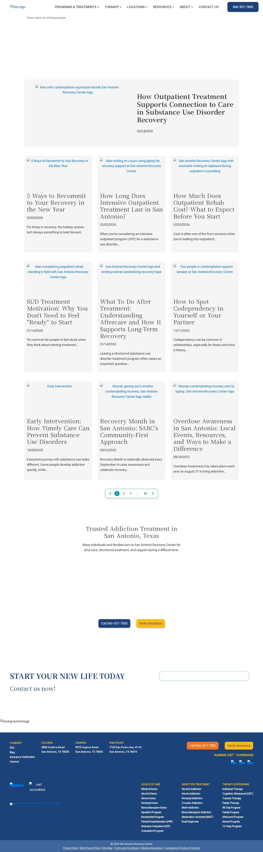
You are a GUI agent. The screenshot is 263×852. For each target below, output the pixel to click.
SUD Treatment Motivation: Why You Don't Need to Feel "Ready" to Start (57, 311)
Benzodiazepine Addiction (196, 812)
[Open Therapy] (120, 6)
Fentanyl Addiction (192, 798)
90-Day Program (231, 807)
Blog (12, 752)
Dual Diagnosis (190, 821)
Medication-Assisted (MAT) (197, 816)
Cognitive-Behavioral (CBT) (237, 793)
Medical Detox (149, 789)
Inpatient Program (151, 812)
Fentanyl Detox (149, 803)
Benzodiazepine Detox (154, 807)
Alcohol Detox (149, 793)
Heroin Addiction (191, 793)
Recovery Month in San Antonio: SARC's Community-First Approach (129, 431)
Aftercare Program (232, 816)
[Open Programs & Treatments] (98, 6)
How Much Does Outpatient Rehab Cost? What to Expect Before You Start (203, 205)
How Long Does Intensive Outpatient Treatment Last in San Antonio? (131, 205)
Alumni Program (231, 821)
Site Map (107, 848)
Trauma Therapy (231, 798)
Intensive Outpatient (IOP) (155, 826)
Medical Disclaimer (152, 848)
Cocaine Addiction (192, 803)
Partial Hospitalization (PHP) (157, 821)
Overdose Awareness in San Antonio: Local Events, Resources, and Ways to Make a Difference (204, 434)
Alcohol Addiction (191, 789)
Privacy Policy (70, 848)
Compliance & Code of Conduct (182, 848)
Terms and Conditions (126, 848)
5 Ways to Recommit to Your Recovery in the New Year (56, 202)
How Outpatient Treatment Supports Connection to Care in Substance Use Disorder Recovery (185, 108)
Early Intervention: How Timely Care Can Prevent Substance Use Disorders (58, 431)
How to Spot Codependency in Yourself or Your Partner (198, 311)
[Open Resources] (173, 6)
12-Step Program (232, 826)
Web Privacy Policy (90, 848)
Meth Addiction (190, 807)
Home (30, 17)
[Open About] (192, 6)
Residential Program (152, 816)
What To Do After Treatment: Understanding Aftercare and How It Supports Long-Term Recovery (130, 318)
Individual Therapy (232, 789)
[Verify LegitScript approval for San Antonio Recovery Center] (17, 790)
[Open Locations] (146, 6)
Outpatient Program (152, 830)
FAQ (12, 747)
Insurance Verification (22, 757)
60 (145, 493)
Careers (14, 761)
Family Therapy (230, 803)
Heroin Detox (148, 798)
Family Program (230, 812)
